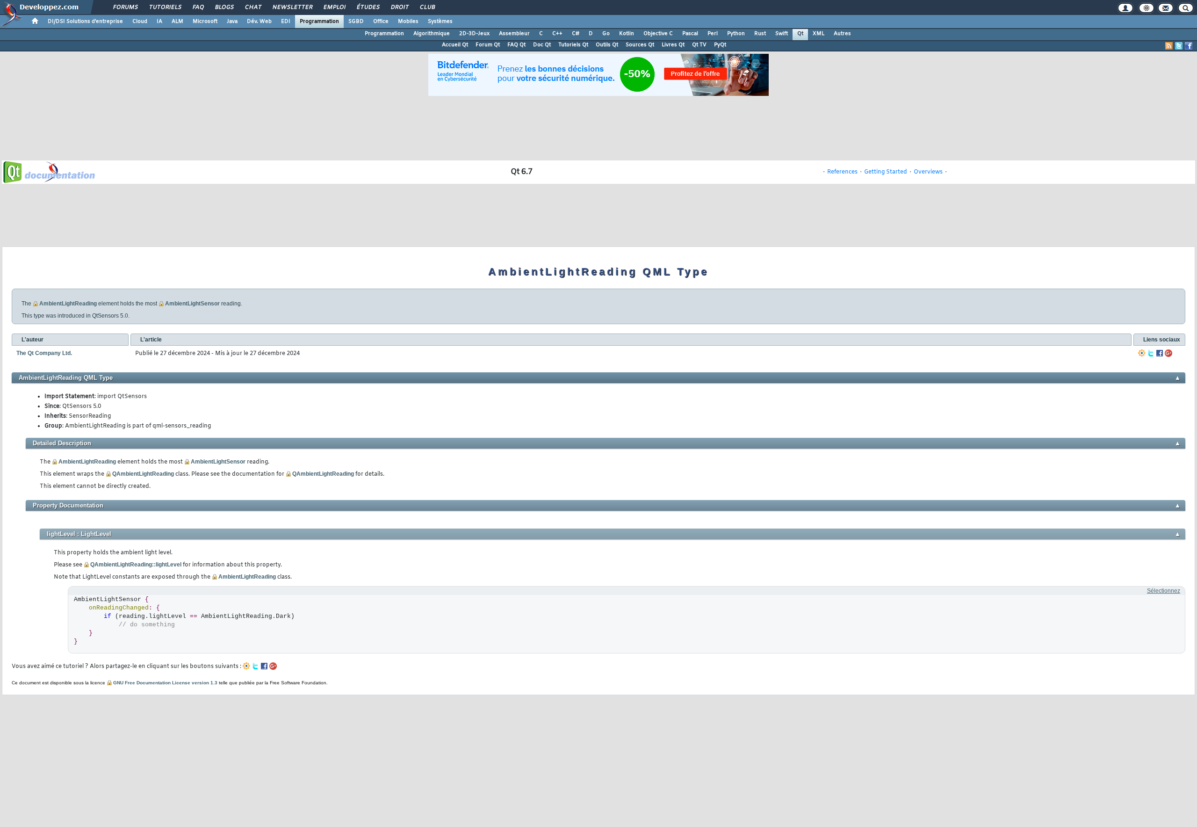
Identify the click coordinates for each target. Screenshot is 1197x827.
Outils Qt (607, 45)
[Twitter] (1150, 353)
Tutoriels (165, 7)
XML (818, 33)
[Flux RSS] (1169, 46)
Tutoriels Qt (573, 45)
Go (606, 33)
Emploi (334, 7)
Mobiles (408, 21)
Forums (125, 7)
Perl (712, 33)
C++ (557, 33)
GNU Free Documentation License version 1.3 (165, 682)
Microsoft (205, 21)
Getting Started (885, 172)
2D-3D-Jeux (474, 33)
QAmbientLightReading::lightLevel (135, 564)
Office (381, 21)
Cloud (139, 21)
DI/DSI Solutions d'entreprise (85, 21)
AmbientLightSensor (192, 303)
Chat (253, 7)
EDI (285, 21)
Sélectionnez (1163, 591)
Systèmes (440, 21)
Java (232, 21)
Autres (842, 33)
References (842, 172)
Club (426, 7)
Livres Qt (673, 45)
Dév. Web (259, 21)
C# (575, 33)
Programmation (319, 21)
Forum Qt (488, 45)
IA (159, 21)
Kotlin (626, 33)
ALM (177, 21)
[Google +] (1168, 353)
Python (736, 33)
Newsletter (292, 7)
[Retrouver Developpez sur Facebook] (1188, 46)
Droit (399, 7)
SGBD (356, 21)
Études (367, 7)
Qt (800, 33)
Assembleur (514, 33)
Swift (781, 33)
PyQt (720, 45)
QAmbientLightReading (143, 474)
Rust (760, 33)
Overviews (928, 172)
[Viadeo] (1142, 353)
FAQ (197, 7)
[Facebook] (1159, 353)
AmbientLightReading (68, 303)
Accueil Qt (455, 45)
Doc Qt (542, 45)
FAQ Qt (516, 45)
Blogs (224, 7)
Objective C (658, 33)
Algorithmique (431, 33)
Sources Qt (640, 45)
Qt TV (699, 45)
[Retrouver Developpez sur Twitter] (1179, 46)
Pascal (690, 33)
